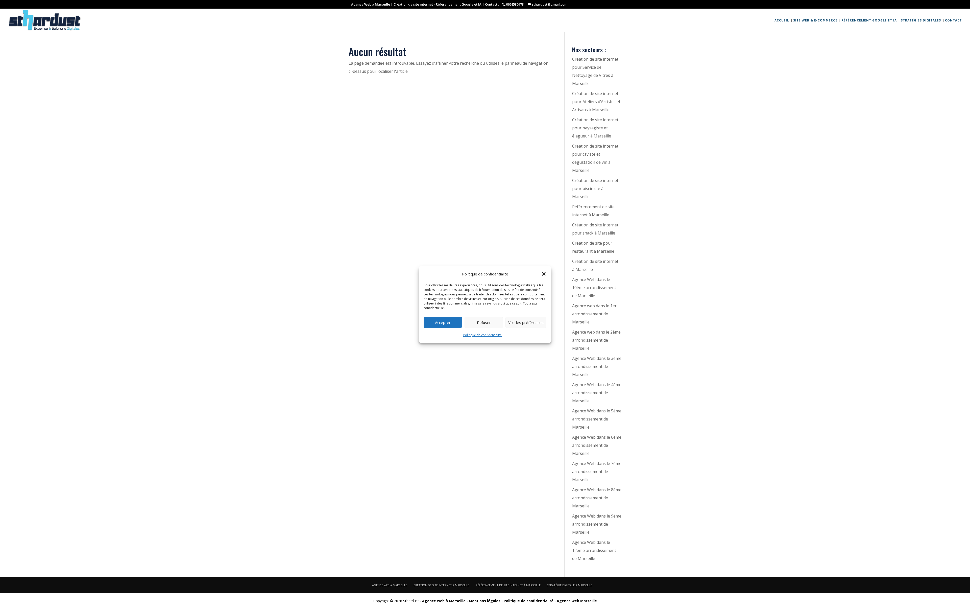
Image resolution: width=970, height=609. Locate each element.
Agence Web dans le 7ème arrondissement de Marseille (596, 471)
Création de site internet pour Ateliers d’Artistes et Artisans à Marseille (596, 101)
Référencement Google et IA (869, 20)
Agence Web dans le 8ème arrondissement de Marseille (596, 498)
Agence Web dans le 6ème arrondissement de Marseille (596, 445)
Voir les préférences (526, 322)
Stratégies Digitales (921, 20)
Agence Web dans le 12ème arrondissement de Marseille (594, 550)
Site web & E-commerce (815, 20)
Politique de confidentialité (482, 335)
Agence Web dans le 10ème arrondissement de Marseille (594, 287)
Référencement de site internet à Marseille (508, 585)
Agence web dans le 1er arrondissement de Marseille (594, 314)
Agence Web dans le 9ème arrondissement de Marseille (596, 524)
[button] (543, 273)
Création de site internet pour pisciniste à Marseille (595, 188)
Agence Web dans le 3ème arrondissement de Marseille (596, 366)
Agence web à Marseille (389, 585)
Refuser (484, 322)
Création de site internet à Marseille (441, 585)
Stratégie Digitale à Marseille (569, 585)
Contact (953, 20)
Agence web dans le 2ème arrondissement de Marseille (596, 340)
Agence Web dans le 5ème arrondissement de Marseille (596, 419)
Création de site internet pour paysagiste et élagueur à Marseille (595, 128)
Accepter (443, 322)
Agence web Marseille (577, 600)
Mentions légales (484, 600)
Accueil (781, 20)
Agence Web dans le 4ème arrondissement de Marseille (596, 393)
